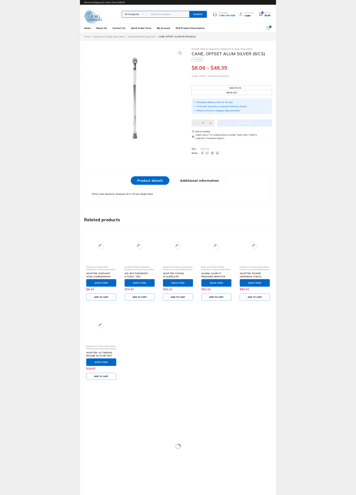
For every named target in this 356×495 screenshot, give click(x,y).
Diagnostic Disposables (97, 267)
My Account (163, 28)
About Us (101, 28)
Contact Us (119, 28)
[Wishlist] (201, 131)
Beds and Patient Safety (212, 267)
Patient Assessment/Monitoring (177, 269)
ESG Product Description (190, 28)
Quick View (101, 283)
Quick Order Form (141, 28)
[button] (180, 53)
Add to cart (244, 123)
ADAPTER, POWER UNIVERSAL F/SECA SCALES (250, 276)
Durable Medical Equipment (142, 36)
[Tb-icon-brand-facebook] (86, 467)
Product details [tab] (150, 180)
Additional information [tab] (199, 180)
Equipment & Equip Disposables (109, 36)
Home (87, 28)
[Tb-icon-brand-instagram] (98, 467)
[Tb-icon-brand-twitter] (92, 467)
